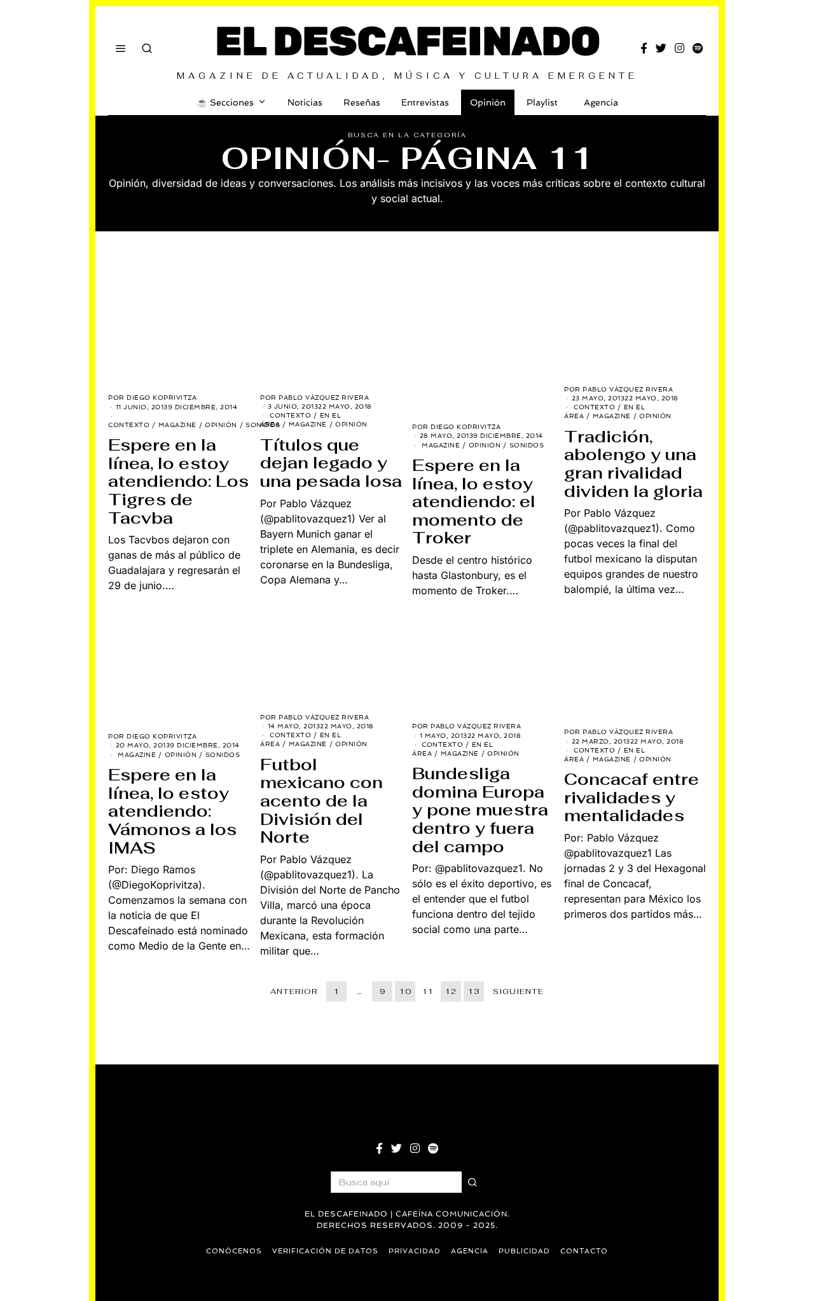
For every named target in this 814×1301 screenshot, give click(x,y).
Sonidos (526, 445)
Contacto (584, 1251)
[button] (472, 1182)
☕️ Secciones (225, 102)
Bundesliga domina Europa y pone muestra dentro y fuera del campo (480, 810)
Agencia (601, 102)
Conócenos (234, 1251)
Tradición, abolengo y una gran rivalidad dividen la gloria (633, 464)
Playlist (542, 102)
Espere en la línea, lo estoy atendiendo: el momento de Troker (473, 501)
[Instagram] (679, 48)
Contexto (128, 424)
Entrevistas (425, 102)
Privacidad (415, 1251)
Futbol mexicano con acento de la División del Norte (321, 801)
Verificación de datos (325, 1251)
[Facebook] (644, 48)
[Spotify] (697, 48)
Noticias (304, 102)
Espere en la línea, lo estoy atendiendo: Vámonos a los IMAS (172, 811)
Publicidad (524, 1251)
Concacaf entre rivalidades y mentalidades (631, 797)
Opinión (488, 102)
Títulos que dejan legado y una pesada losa (331, 463)
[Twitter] (661, 48)
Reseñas (361, 102)
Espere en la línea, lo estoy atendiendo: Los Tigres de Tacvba (178, 481)
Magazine (177, 424)
